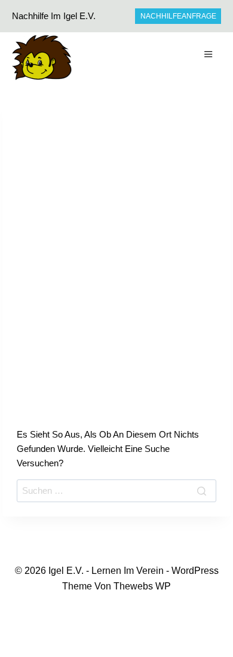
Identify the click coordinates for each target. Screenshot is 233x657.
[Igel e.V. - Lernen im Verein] (42, 57)
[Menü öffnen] (210, 56)
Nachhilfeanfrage (178, 16)
